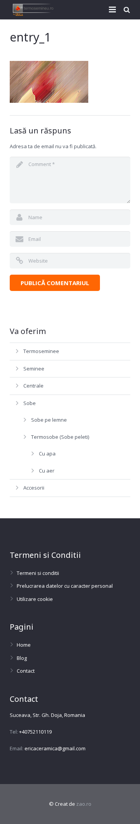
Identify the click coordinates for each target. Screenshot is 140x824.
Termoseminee (41, 351)
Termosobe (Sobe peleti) (60, 436)
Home (24, 644)
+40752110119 (35, 731)
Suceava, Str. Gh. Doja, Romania (47, 714)
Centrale (33, 385)
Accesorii (33, 487)
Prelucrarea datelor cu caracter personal (65, 585)
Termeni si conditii (38, 573)
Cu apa (47, 453)
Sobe (29, 403)
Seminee (33, 368)
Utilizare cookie (35, 598)
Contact (26, 670)
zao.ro (83, 803)
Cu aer (46, 470)
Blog (22, 657)
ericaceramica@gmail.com (55, 748)
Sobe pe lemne (49, 419)
